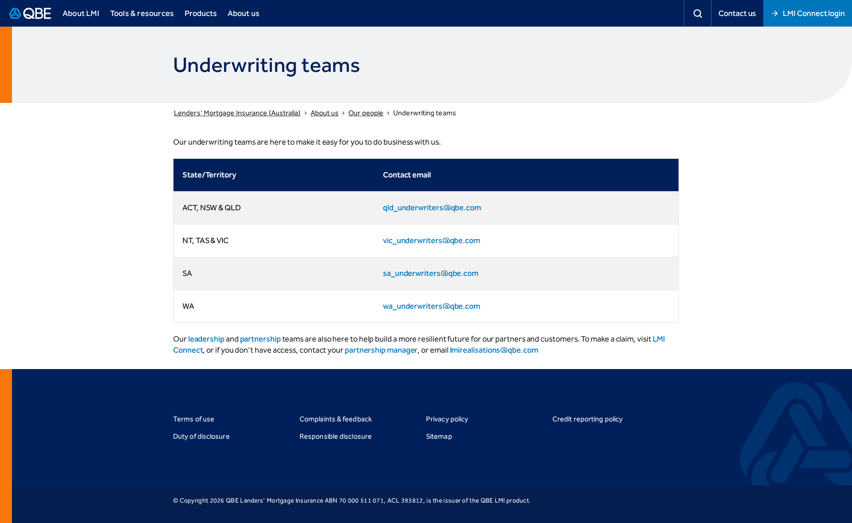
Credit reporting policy (587, 419)
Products (201, 13)
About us (325, 113)
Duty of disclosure (201, 436)
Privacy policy (447, 419)
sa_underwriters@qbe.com (430, 273)
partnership (260, 339)
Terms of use (193, 419)
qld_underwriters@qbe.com (432, 207)
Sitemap (439, 436)
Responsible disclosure (336, 436)
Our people (365, 113)
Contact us (737, 13)
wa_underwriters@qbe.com (431, 306)
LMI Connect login (814, 13)
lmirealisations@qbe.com (494, 350)
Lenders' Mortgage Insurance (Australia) (237, 113)
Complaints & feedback (336, 419)
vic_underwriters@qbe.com (431, 240)
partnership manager (381, 350)
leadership (206, 339)
